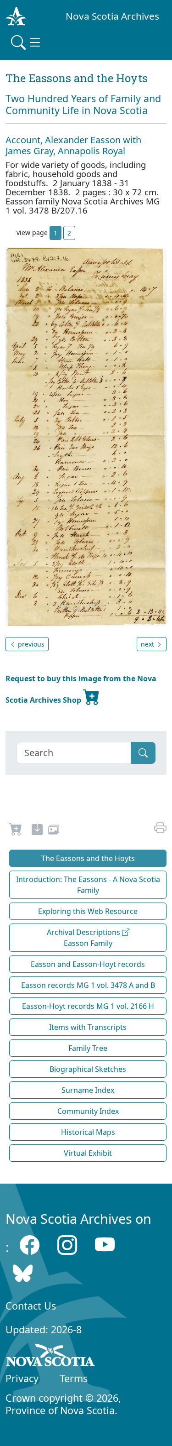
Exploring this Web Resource (88, 911)
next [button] (148, 644)
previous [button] (30, 644)
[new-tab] (37, 831)
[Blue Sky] (23, 1273)
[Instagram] (67, 1244)
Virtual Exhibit (88, 1153)
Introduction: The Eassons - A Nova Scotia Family (88, 884)
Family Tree (87, 1048)
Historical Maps (88, 1132)
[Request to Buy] (15, 831)
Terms (74, 1378)
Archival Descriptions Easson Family (84, 937)
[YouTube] (105, 1244)
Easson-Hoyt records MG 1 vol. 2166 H (88, 1006)
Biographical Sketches (88, 1069)
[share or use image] (53, 831)
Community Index (88, 1111)
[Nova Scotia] (51, 1357)
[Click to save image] (86, 436)
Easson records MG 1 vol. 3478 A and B (88, 985)
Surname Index (87, 1090)
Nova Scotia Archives (112, 16)
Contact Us (31, 1305)
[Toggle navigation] (27, 42)
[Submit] (143, 753)
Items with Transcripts (88, 1027)
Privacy (22, 1378)
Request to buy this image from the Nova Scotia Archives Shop (81, 689)
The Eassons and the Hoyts (88, 858)
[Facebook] (29, 1244)
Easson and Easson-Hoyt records (88, 964)
